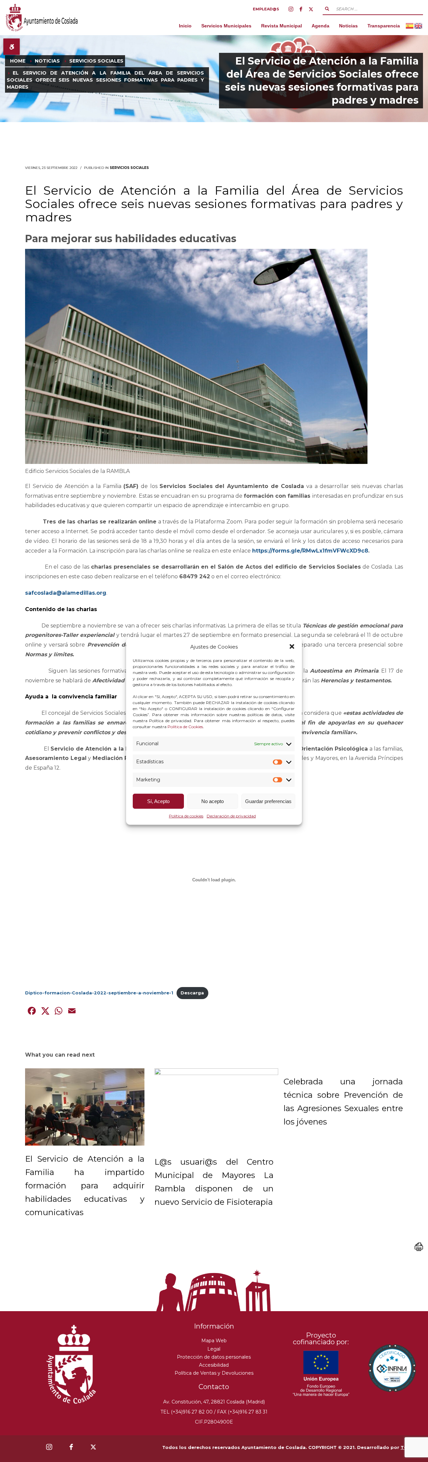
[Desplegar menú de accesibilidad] (11, 46)
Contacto (214, 1387)
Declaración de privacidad (231, 815)
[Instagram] (291, 9)
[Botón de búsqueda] (327, 8)
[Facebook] (301, 9)
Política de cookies (186, 815)
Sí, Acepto (158, 801)
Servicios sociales (129, 168)
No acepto (212, 801)
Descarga (192, 992)
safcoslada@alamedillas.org (65, 593)
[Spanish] (410, 25)
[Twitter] (311, 9)
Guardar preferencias (268, 801)
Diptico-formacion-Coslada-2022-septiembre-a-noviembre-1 (99, 992)
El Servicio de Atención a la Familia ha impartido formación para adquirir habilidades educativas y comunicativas (84, 1185)
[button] (292, 646)
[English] (418, 25)
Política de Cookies (185, 726)
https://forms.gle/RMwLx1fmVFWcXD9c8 (310, 551)
